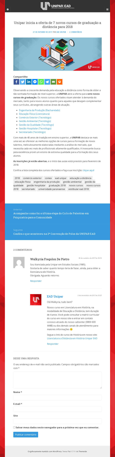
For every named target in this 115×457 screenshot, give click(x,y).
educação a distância (80, 178)
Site (15, 415)
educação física (22, 181)
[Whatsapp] (41, 82)
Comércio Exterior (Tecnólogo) (35, 117)
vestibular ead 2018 (78, 189)
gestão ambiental (72, 181)
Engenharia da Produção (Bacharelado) (39, 110)
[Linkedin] (29, 82)
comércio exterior (32, 178)
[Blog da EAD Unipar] (57, 6)
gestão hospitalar (36, 185)
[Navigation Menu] (107, 9)
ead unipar (60, 178)
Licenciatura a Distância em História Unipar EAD (72, 338)
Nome (17, 392)
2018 (17, 178)
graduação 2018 (57, 185)
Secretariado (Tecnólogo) (32, 132)
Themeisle (83, 451)
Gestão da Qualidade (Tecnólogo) (36, 124)
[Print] (59, 82)
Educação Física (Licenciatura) (34, 113)
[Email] (53, 82)
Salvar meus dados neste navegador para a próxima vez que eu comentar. (57, 427)
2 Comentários (75, 32)
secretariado (28, 189)
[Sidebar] (8, 9)
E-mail (17, 403)
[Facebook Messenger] (35, 82)
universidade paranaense (51, 189)
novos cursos (76, 185)
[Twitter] (22, 82)
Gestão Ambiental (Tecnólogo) (35, 121)
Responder (36, 280)
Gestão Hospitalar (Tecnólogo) (35, 128)
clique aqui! (88, 170)
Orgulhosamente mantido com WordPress (45, 451)
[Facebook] (16, 82)
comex (48, 178)
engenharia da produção (47, 181)
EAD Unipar (55, 296)
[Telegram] (47, 82)
